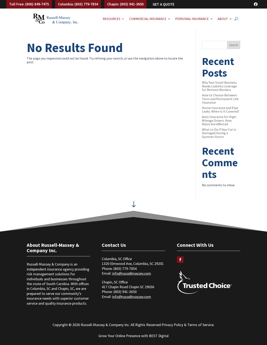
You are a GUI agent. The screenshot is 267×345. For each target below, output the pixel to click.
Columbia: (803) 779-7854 (78, 4)
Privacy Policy (172, 324)
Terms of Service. (200, 324)
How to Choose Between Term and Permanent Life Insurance (220, 98)
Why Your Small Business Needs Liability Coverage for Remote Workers (219, 86)
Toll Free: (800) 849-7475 (29, 4)
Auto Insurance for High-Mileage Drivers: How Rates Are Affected (219, 120)
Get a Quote (163, 4)
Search (233, 45)
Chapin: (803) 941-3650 (125, 4)
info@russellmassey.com (131, 273)
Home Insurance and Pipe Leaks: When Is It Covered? (220, 110)
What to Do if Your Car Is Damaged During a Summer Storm (219, 133)
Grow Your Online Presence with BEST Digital (133, 335)
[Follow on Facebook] (180, 259)
